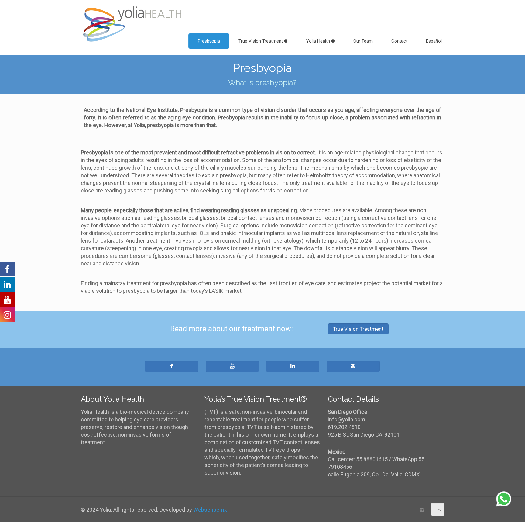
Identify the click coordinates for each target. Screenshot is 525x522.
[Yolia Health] (132, 13)
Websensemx (210, 509)
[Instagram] (422, 510)
